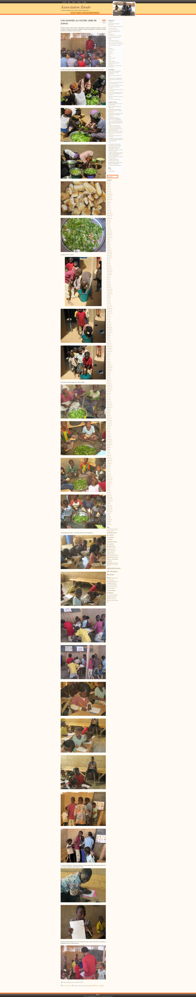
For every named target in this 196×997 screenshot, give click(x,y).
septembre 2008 (110, 511)
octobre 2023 (109, 236)
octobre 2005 (109, 524)
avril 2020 (109, 301)
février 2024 (109, 229)
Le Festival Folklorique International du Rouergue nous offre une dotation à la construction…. (115, 93)
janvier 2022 (109, 268)
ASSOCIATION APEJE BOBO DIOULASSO (113, 24)
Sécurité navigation (111, 58)
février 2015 (109, 401)
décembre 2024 (109, 213)
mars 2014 (109, 415)
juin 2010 (108, 487)
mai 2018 (108, 338)
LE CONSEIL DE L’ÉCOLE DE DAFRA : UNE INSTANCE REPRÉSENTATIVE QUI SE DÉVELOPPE (115, 139)
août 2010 (108, 484)
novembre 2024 (110, 215)
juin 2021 (108, 279)
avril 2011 (109, 471)
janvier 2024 (109, 231)
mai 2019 (108, 319)
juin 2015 (108, 394)
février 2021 (109, 285)
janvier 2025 (109, 212)
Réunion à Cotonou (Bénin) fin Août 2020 (115, 76)
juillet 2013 (109, 428)
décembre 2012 (109, 439)
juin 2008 (108, 514)
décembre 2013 (109, 420)
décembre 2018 (109, 327)
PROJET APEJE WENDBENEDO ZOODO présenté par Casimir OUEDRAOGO (114, 72)
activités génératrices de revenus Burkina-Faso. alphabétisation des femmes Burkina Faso (112, 530)
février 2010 (109, 494)
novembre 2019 (110, 309)
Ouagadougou (110, 53)
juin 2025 (108, 204)
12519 (109, 142)
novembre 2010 (110, 479)
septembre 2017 (110, 351)
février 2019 (109, 324)
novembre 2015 (110, 386)
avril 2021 (109, 282)
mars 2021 (109, 284)
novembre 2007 (110, 519)
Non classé (110, 51)
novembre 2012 (110, 441)
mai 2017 (108, 357)
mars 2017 (109, 361)
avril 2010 (109, 490)
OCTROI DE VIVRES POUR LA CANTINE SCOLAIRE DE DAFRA (114, 126)
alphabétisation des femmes (111, 547)
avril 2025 (109, 207)
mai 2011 (108, 470)
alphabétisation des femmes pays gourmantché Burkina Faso (113, 579)
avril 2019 (109, 321)
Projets (79, 2)
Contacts (84, 2)
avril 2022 (109, 263)
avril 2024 (109, 226)
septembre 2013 (110, 425)
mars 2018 (109, 341)
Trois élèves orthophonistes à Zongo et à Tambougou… (115, 97)
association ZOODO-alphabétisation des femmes (112, 597)
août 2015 (108, 391)
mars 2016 (109, 380)
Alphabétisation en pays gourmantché (112, 587)
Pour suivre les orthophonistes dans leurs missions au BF (115, 90)
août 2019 (108, 314)
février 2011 (109, 474)
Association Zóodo (76, 6)
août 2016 (108, 372)
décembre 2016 (109, 366)
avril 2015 (109, 397)
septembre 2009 (110, 500)
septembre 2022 (110, 257)
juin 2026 (108, 184)
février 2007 (109, 521)
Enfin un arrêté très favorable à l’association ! (113, 87)
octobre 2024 (109, 216)
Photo (109, 54)
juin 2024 (108, 223)
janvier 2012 (109, 457)
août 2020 (108, 295)
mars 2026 (109, 189)
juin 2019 (108, 317)
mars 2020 (109, 303)
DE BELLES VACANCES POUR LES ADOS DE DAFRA (115, 104)
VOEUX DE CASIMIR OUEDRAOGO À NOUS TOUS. (115, 133)
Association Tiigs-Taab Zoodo (113, 29)
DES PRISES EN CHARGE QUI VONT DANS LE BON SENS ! (115, 150)
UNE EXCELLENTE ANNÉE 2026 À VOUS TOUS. (115, 136)
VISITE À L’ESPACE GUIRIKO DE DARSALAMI (114, 107)
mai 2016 (108, 377)
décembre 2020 (109, 289)
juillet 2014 (109, 410)
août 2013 (108, 426)
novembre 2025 (110, 196)
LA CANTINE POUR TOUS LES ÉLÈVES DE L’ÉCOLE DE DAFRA (114, 145)
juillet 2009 (109, 502)
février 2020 (109, 305)
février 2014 (109, 417)
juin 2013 (108, 430)
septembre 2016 (110, 370)
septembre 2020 (110, 293)
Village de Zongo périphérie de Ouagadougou (91, 12)
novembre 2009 (110, 498)
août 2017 (108, 353)
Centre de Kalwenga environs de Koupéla (114, 38)
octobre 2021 (109, 273)
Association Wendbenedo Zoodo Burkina (114, 32)
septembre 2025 (110, 199)
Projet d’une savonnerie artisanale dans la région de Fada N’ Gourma (115, 83)
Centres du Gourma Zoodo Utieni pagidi (115, 43)
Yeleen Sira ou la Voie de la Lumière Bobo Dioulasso (114, 66)
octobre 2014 (109, 406)
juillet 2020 (109, 297)
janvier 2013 (109, 438)
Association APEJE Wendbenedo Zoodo (115, 26)
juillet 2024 (109, 221)
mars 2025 (109, 208)
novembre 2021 (110, 271)
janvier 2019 (109, 325)
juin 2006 (108, 522)
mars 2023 (109, 247)
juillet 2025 (109, 202)
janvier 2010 (109, 495)
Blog (69, 2)
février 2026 (109, 191)
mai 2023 (108, 244)
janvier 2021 (109, 287)
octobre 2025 (109, 197)
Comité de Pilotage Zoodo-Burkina (114, 45)
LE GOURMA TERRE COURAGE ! (114, 165)
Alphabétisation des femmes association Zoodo (112, 554)
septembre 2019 (110, 313)
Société (109, 59)
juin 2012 (108, 449)
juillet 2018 (109, 335)
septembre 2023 (110, 237)
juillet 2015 (109, 393)
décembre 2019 (109, 308)
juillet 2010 (109, 486)
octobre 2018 (109, 330)
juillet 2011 (109, 466)
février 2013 (109, 436)
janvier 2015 (109, 402)
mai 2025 (108, 205)
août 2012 (108, 446)
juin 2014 (108, 412)
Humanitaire (79, 12)
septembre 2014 (110, 407)
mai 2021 (108, 281)
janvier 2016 (109, 383)
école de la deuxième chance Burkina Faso (112, 600)
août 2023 (108, 239)
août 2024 (108, 220)
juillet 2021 (109, 277)
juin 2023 (108, 242)
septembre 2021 (110, 274)
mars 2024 (109, 228)
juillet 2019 (109, 316)
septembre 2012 (110, 444)
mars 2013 (109, 434)
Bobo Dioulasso (111, 34)
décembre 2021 (109, 269)
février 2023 (109, 249)
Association (73, 12)
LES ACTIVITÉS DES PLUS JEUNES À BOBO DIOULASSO (115, 157)
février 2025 (109, 210)
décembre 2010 (109, 478)
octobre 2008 (109, 510)
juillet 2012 (109, 447)
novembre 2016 (110, 367)
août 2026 (108, 181)
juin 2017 (108, 356)
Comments (111, 171)
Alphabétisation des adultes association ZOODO (112, 536)
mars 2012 (109, 454)
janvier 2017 (109, 364)
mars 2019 (109, 322)
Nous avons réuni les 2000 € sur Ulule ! (115, 85)
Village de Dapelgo (111, 61)
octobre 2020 (109, 292)
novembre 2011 (110, 460)
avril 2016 (109, 378)
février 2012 (109, 455)
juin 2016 (108, 375)
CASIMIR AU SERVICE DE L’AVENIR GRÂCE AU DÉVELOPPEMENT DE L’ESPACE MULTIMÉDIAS (115, 154)
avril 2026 (109, 188)
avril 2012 (109, 452)
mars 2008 (109, 518)
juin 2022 (108, 260)
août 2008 (108, 513)
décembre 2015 (109, 385)
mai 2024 (108, 224)
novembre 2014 (110, 404)
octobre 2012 (109, 442)
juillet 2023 (109, 241)
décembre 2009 (109, 497)
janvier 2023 (109, 250)
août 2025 (108, 201)
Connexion (110, 169)
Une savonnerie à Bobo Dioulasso (114, 99)
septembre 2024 (110, 218)
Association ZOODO (111, 591)
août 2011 (108, 465)
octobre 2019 (109, 311)
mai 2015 (108, 396)
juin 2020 (108, 298)
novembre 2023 (110, 234)
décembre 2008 (109, 506)
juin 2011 (108, 468)
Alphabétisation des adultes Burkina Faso (112, 544)
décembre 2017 (109, 346)
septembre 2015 (110, 389)
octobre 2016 (109, 369)
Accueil (64, 2)
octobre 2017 (109, 349)
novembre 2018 (110, 329)
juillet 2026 (109, 183)
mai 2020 (108, 300)
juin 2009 (108, 503)
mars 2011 (109, 473)
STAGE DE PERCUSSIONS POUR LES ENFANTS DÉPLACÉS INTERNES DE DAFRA (115, 123)
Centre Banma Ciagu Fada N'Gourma (115, 36)
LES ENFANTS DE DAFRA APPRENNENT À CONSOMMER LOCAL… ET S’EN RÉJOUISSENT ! (115, 119)
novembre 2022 (110, 253)
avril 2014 (109, 414)
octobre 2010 (109, 481)
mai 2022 (108, 261)
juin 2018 (108, 337)
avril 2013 (109, 433)
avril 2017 (109, 359)
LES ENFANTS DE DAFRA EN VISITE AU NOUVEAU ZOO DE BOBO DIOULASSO (115, 115)
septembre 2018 (110, 332)
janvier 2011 (109, 476)
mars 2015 (109, 399)
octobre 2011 (109, 462)
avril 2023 (109, 245)
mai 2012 (108, 450)
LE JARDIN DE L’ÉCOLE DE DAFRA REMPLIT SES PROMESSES (115, 163)
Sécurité (109, 56)
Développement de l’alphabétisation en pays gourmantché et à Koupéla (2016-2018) (115, 79)
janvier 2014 (109, 418)
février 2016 (109, 381)
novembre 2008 (110, 508)
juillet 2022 (109, 258)
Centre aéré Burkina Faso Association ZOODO (73, 982)
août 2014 (108, 409)
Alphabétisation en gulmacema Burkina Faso (112, 585)
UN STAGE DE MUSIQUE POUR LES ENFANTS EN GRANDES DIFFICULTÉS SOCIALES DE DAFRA (115, 130)
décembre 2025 (109, 194)
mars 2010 (109, 492)
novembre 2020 (110, 290)
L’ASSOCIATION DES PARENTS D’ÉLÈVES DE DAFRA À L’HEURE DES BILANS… (115, 111)
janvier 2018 (109, 345)
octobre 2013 (109, 423)
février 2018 (109, 343)
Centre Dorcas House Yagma (113, 40)
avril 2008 (109, 516)
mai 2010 (108, 489)
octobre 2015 (109, 388)
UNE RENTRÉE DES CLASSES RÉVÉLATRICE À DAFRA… (114, 147)
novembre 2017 (110, 348)
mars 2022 (109, 265)
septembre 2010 (110, 482)
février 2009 (109, 505)
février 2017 (109, 362)
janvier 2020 (109, 306)
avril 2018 (109, 340)
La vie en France (111, 50)
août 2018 (108, 333)
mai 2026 (108, 186)
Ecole (109, 46)
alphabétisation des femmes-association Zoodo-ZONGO (111, 550)
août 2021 (108, 276)
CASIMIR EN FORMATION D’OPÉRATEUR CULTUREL (113, 160)
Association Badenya (112, 28)
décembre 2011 (109, 458)
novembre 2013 (110, 422)
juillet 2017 (109, 354)
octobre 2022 (109, 255)
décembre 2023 (109, 233)
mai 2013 (108, 431)
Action (73, 2)
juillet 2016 (109, 373)
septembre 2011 (110, 463)
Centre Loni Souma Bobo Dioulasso (114, 42)
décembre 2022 (109, 252)
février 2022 (109, 266)
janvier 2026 (109, 192)
